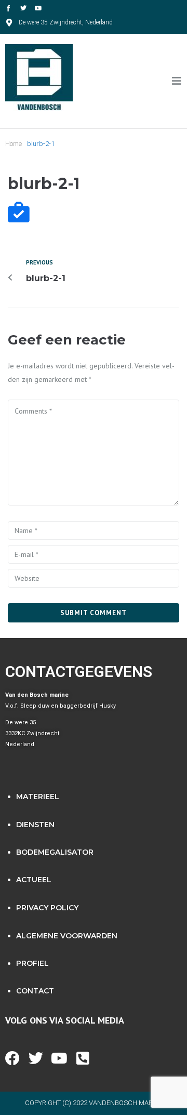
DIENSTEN (35, 824)
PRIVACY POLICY (47, 907)
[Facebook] (12, 1058)
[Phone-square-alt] (82, 1058)
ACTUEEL (33, 879)
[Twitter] (23, 8)
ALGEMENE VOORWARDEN (66, 935)
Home (13, 144)
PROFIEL (32, 963)
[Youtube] (38, 8)
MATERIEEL (37, 796)
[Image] (8, 8)
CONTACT (35, 990)
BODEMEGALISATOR (55, 852)
